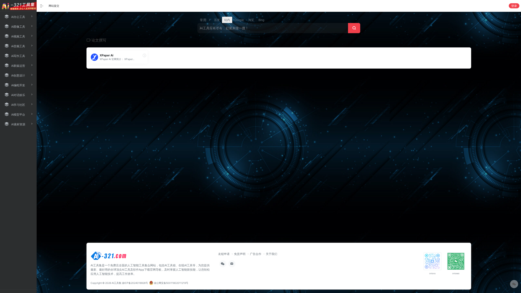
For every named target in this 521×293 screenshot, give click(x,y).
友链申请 (224, 254)
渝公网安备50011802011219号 (170, 282)
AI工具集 (116, 282)
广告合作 (255, 254)
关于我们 (271, 254)
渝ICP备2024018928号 (135, 282)
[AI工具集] (109, 257)
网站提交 (54, 5)
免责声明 (239, 254)
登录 (514, 6)
